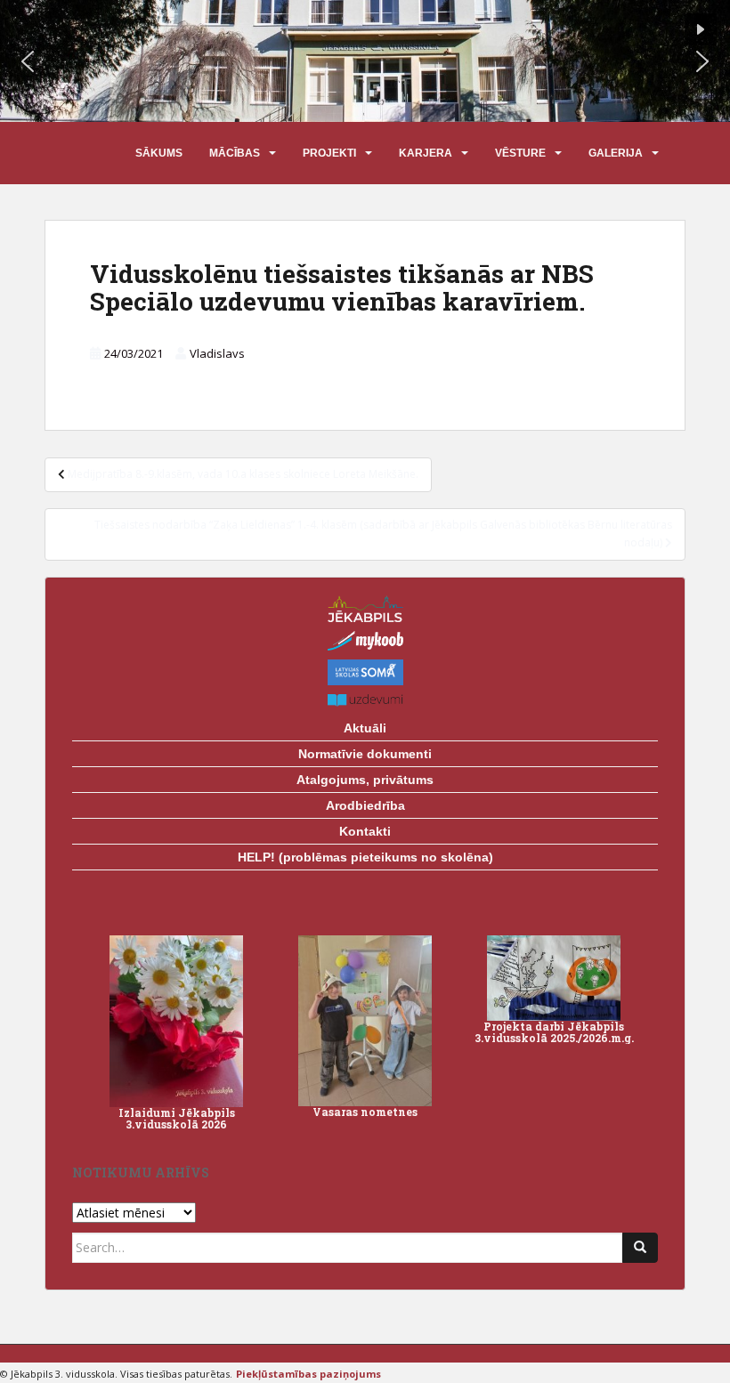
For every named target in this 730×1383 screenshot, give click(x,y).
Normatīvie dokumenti (365, 754)
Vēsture (520, 153)
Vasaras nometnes (365, 1111)
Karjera (425, 153)
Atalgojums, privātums (365, 779)
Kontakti (365, 831)
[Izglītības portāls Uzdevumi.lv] (365, 701)
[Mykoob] (365, 641)
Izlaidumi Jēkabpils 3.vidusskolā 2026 (176, 1118)
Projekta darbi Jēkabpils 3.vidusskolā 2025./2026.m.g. (554, 1032)
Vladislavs (217, 353)
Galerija (615, 153)
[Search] (640, 1248)
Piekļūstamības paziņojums (308, 1373)
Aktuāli (365, 728)
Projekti (329, 153)
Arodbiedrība (365, 805)
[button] (27, 61)
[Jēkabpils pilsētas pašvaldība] (365, 609)
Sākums (158, 153)
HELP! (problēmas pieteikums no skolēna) (365, 857)
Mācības (234, 153)
